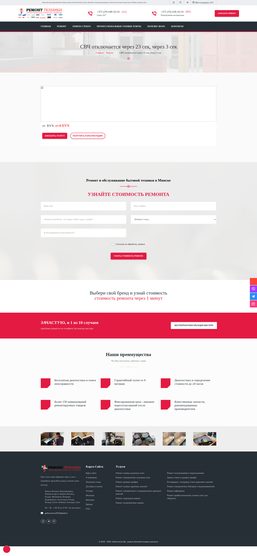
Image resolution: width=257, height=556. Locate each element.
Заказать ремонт (227, 13)
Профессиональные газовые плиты (119, 26)
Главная (46, 26)
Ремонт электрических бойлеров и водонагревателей (190, 486)
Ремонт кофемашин (176, 491)
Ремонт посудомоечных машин (130, 503)
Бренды (89, 504)
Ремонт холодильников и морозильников (185, 473)
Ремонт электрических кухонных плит (133, 477)
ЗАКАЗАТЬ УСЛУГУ (55, 136)
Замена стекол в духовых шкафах (182, 477)
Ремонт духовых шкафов (127, 482)
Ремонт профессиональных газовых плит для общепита (187, 497)
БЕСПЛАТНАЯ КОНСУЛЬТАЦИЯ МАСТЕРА (194, 325)
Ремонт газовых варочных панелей (131, 486)
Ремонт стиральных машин (128, 498)
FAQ (88, 509)
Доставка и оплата (94, 486)
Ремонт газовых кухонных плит (130, 473)
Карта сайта (91, 473)
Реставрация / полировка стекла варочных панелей (190, 482)
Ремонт (61, 26)
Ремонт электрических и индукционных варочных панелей (138, 492)
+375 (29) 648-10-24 (108, 11)
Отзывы (89, 491)
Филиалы (90, 495)
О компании (91, 477)
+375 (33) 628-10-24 (172, 11)
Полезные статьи (93, 482)
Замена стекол (81, 26)
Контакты (177, 26)
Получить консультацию (88, 136)
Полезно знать (156, 26)
